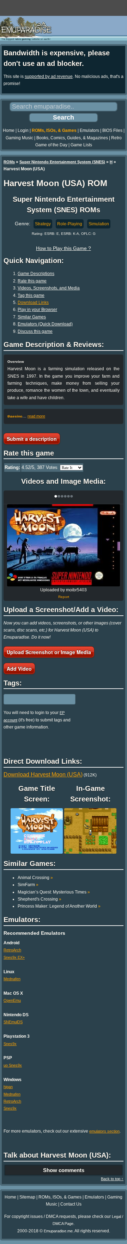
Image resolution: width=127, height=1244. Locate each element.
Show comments (63, 1170)
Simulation (99, 223)
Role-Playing (69, 223)
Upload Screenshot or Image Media (49, 651)
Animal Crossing (35, 877)
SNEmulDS (13, 1022)
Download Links (33, 302)
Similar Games (32, 317)
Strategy (43, 223)
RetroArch (12, 950)
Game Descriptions (36, 273)
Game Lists (81, 144)
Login (23, 130)
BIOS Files (112, 130)
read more (36, 416)
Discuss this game (35, 331)
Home (8, 130)
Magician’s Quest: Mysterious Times (54, 892)
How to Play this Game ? (63, 248)
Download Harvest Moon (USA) (43, 775)
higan (8, 1087)
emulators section (104, 1131)
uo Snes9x (13, 1065)
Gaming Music (19, 137)
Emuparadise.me (58, 1231)
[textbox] (34, 699)
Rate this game (32, 281)
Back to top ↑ (112, 1179)
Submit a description (32, 438)
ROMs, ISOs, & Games (54, 130)
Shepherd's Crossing (39, 899)
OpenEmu (12, 1000)
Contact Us (70, 1204)
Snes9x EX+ (14, 957)
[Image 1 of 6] (63, 545)
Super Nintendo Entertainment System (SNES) (62, 162)
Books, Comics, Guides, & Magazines (72, 137)
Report (63, 597)
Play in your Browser (37, 309)
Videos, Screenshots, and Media (49, 288)
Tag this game (31, 295)
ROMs (9, 162)
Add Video (19, 668)
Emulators (89, 130)
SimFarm (28, 884)
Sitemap (27, 1197)
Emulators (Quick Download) (45, 324)
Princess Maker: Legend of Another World (59, 906)
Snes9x (10, 1044)
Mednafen (12, 979)
